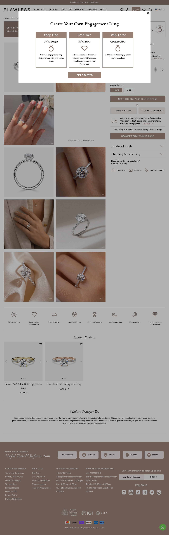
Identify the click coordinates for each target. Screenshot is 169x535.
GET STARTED (84, 75)
